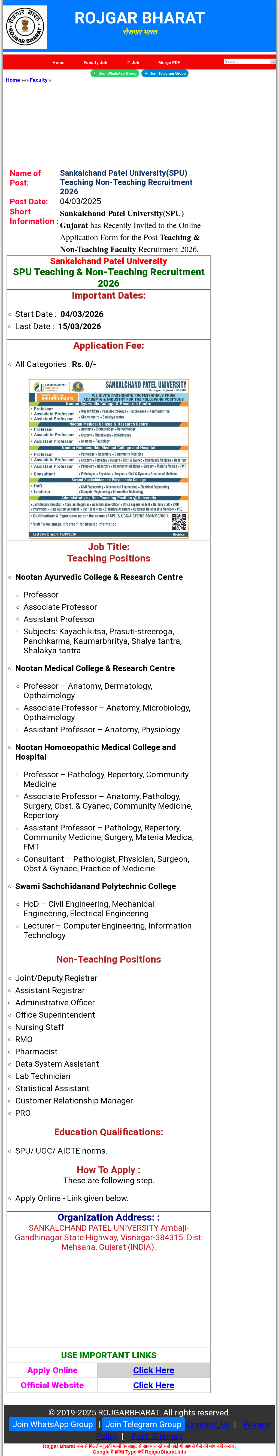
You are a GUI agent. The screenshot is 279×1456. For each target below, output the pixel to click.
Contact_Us (208, 1424)
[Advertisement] (139, 121)
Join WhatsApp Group (118, 73)
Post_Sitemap (157, 1436)
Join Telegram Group (168, 73)
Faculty (39, 80)
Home (13, 80)
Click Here (153, 1370)
